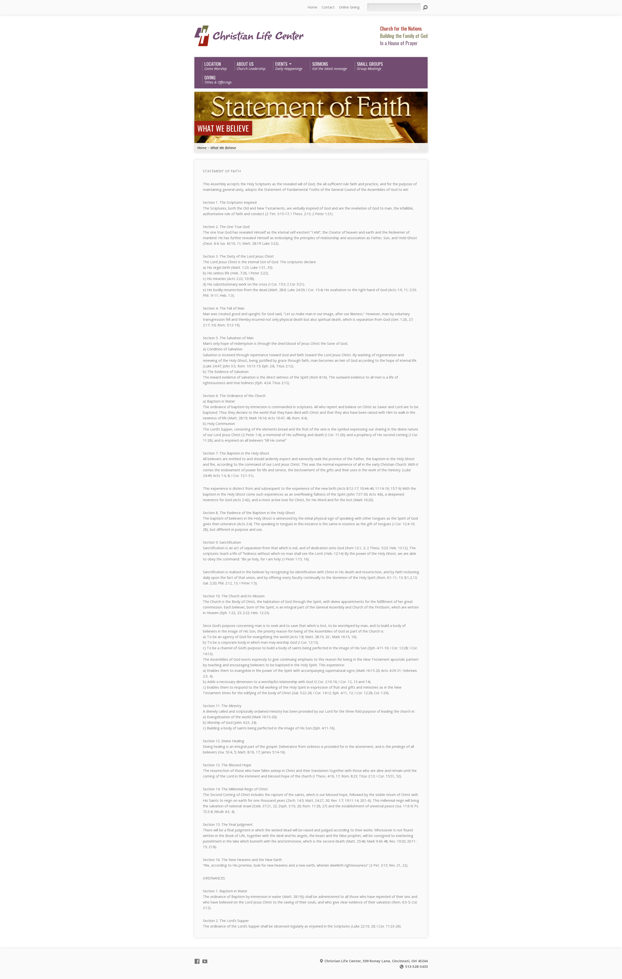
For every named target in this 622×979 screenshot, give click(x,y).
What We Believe (223, 128)
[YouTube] (204, 961)
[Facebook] (197, 961)
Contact (328, 7)
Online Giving (349, 7)
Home (312, 7)
